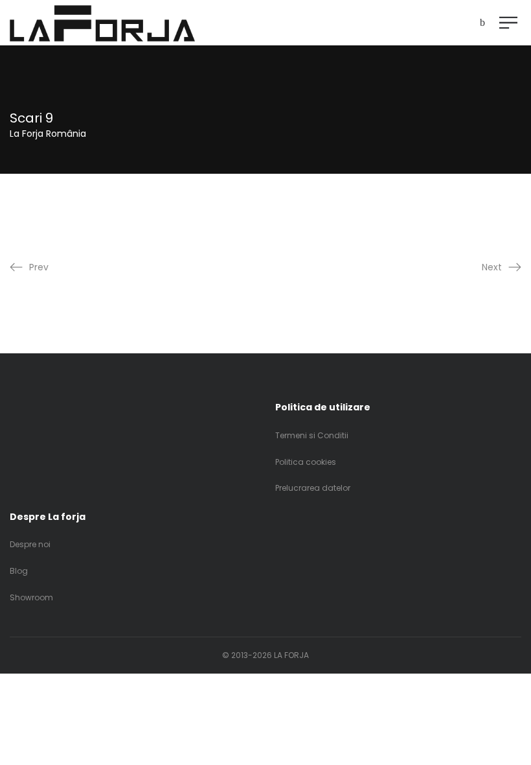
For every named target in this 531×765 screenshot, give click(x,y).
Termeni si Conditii (311, 435)
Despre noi (30, 544)
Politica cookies (305, 461)
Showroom (31, 597)
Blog (19, 570)
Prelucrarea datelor (312, 487)
